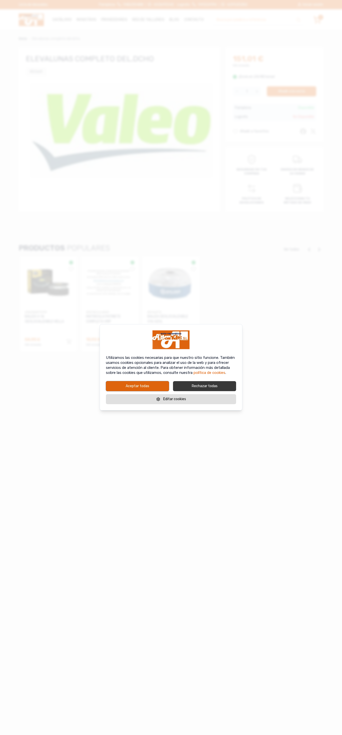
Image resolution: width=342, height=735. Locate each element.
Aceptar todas (137, 386)
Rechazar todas (205, 386)
